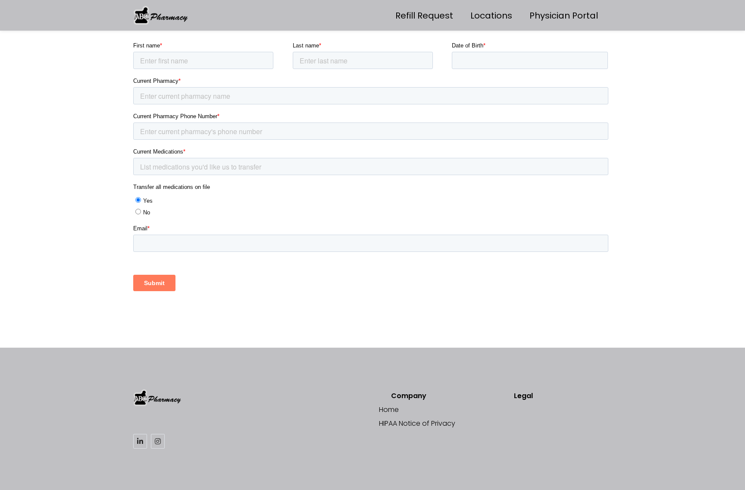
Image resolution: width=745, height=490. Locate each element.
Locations (491, 15)
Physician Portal (563, 15)
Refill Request (424, 15)
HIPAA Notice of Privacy (417, 423)
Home (389, 410)
